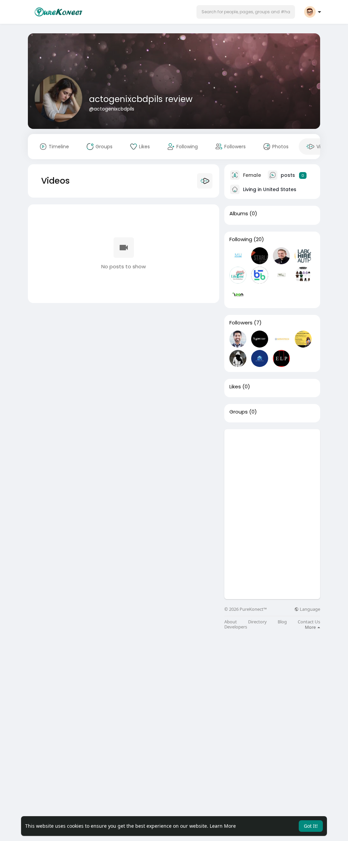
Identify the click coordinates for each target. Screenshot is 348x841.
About (230, 622)
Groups (238, 412)
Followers (241, 322)
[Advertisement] (272, 471)
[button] (245, 12)
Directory (257, 622)
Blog (282, 622)
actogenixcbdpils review (141, 99)
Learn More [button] (223, 826)
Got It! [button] (311, 826)
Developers (235, 627)
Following (240, 239)
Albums (238, 213)
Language (309, 609)
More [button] (311, 627)
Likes (235, 386)
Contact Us (309, 622)
